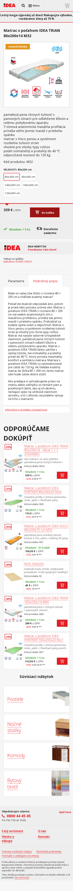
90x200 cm (28, 176)
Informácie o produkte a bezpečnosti (26, 409)
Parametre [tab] (16, 281)
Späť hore (65, 812)
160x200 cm (30, 185)
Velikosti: (10, 169)
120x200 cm (12, 193)
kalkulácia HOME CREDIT (18, 261)
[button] (23, 6)
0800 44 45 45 (19, 816)
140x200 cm (12, 185)
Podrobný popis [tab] (45, 281)
